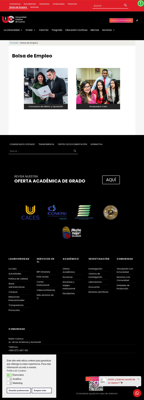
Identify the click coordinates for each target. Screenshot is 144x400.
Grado (29, 30)
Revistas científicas (98, 292)
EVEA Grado (43, 276)
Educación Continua (76, 30)
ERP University (43, 271)
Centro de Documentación (72, 144)
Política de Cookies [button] (16, 371)
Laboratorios (95, 282)
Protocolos (14, 310)
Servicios (107, 30)
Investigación (95, 268)
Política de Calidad (18, 278)
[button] (9, 375)
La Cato (13, 268)
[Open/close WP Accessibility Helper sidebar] (140, 3)
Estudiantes (30, 4)
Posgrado (57, 30)
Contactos (15, 4)
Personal (72, 4)
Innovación (94, 287)
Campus (13, 292)
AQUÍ (111, 180)
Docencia (67, 277)
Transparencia (46, 144)
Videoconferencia (46, 290)
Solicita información (121, 20)
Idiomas (94, 30)
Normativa (97, 144)
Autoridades (15, 273)
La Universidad (11, 30)
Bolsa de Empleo (18, 7)
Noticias (34, 7)
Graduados (59, 4)
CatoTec (44, 30)
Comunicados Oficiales (22, 144)
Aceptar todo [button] (40, 390)
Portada (14, 42)
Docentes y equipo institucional (69, 285)
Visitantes (44, 4)
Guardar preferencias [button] (19, 390)
